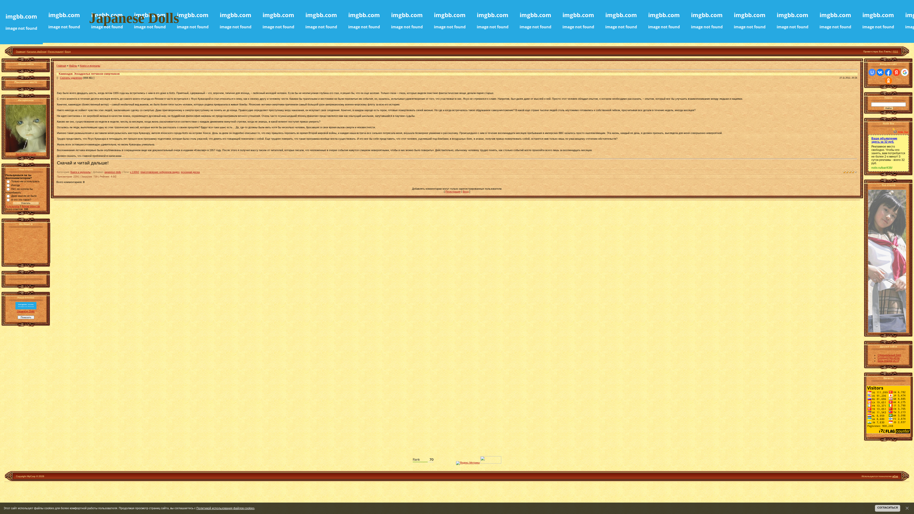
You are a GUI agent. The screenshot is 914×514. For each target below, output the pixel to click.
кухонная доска (190, 172)
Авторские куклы (26, 154)
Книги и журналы (90, 65)
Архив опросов (31, 206)
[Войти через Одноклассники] (888, 80)
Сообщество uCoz (889, 357)
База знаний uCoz (888, 360)
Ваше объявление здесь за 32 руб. (884, 140)
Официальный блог (889, 355)
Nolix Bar (903, 132)
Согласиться (887, 507)
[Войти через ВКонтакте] (880, 72)
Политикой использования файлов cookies (225, 508)
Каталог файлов (36, 51)
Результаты (12, 206)
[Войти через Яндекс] (896, 72)
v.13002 (134, 172)
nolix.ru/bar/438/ (881, 167)
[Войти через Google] (905, 72)
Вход (68, 51)
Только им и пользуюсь (25, 181)
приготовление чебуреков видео (159, 172)
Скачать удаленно (71, 77)
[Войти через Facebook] (888, 72)
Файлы (73, 65)
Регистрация (55, 51)
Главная (20, 51)
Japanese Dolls (26, 311)
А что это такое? (21, 199)
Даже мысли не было (24, 195)
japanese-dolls (112, 172)
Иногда (15, 185)
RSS (895, 51)
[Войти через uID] (872, 72)
